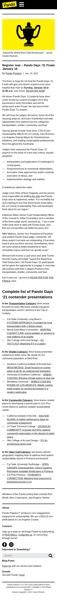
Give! (22, 575)
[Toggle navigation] (21, 4)
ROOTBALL (11, 535)
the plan (36, 196)
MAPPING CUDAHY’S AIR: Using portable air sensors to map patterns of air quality (31, 333)
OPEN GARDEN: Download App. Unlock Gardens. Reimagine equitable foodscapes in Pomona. (30, 468)
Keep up (6, 566)
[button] (28, 34)
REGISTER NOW (35, 91)
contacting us (25, 535)
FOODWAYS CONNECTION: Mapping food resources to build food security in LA (29, 478)
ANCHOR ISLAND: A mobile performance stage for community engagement (28, 419)
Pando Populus (14, 73)
